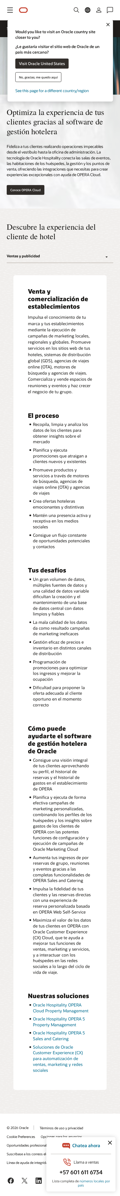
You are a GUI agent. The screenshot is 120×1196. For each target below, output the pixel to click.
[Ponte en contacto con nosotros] (110, 10)
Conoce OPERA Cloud (25, 190)
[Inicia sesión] (98, 10)
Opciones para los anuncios (61, 1136)
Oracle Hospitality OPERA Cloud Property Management (60, 1007)
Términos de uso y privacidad (61, 1128)
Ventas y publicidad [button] (23, 256)
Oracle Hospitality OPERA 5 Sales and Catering (59, 1035)
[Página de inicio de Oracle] (23, 10)
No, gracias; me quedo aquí (38, 77)
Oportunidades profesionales (28, 1145)
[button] (10, 10)
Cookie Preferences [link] (21, 1136)
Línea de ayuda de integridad (28, 1162)
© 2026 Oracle (17, 1127)
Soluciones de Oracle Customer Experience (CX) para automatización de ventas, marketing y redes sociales (58, 1058)
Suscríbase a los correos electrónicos (34, 1154)
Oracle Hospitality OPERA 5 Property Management (59, 1021)
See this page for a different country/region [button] (52, 90)
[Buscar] (76, 10)
